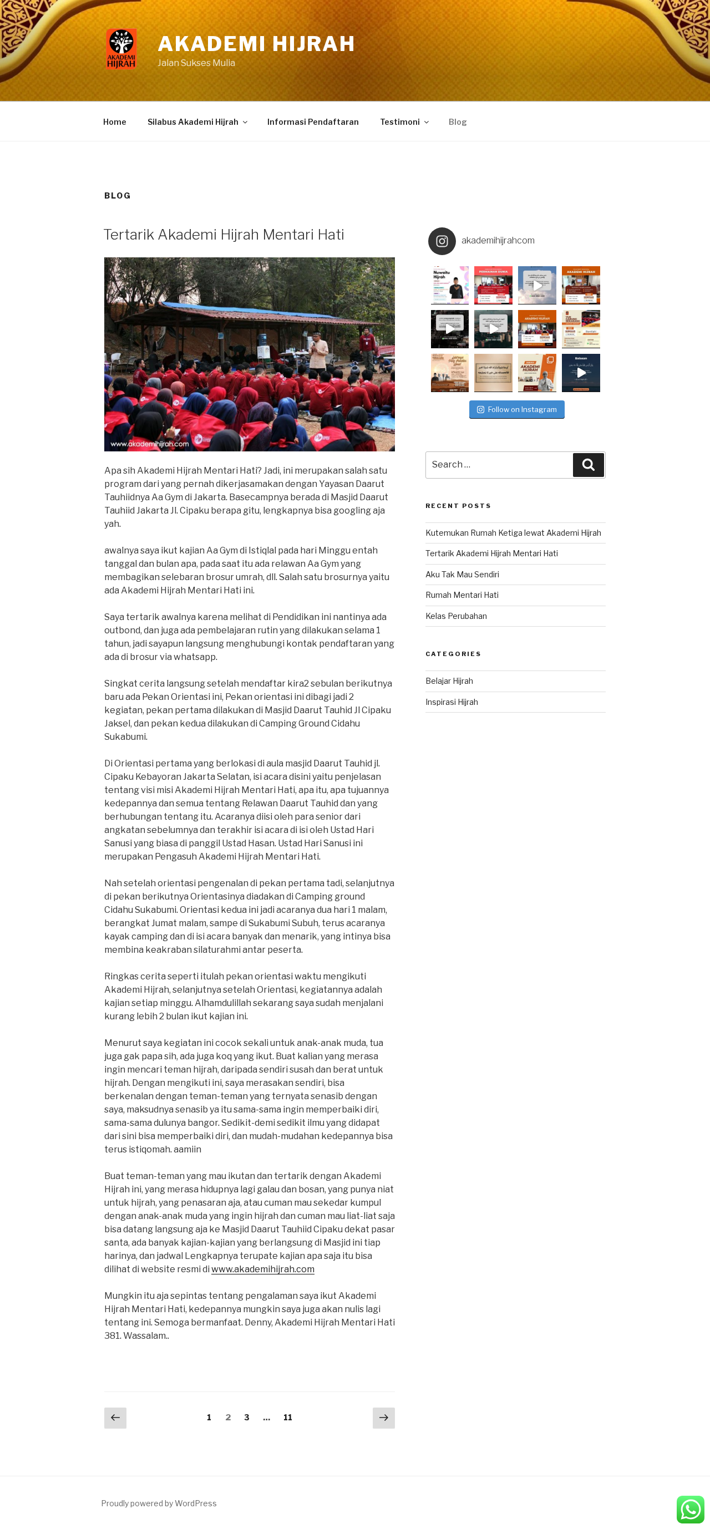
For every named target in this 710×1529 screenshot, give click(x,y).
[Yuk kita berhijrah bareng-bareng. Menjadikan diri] (493, 329)
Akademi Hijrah (257, 44)
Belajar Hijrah (449, 680)
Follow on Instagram (522, 409)
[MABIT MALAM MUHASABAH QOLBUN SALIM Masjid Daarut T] (450, 373)
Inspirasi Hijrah (451, 702)
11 (290, 1417)
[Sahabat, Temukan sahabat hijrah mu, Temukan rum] (493, 285)
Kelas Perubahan (456, 616)
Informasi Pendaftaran (313, 121)
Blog (458, 121)
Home (114, 121)
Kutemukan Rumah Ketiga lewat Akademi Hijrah (513, 532)
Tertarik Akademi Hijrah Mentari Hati (223, 234)
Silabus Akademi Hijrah (193, 121)
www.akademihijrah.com (263, 1269)
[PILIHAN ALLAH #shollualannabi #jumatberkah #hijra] (493, 373)
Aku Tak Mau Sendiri (462, 574)
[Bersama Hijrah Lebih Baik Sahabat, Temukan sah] (450, 285)
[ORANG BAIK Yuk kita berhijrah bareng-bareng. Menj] (537, 285)
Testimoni (400, 121)
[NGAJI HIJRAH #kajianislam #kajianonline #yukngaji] (537, 373)
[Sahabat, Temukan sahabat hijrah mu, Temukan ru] (537, 329)
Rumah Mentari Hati (462, 595)
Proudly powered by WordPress (159, 1503)
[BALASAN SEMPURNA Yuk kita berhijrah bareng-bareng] (581, 373)
